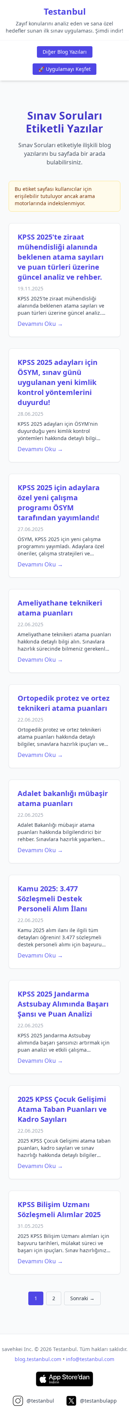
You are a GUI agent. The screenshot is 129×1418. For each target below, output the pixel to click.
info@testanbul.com (90, 1359)
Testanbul (65, 11)
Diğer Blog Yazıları (65, 51)
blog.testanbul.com (38, 1359)
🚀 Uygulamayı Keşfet (64, 69)
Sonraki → (82, 1298)
